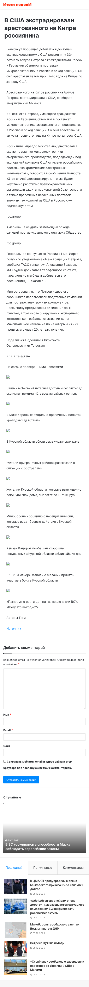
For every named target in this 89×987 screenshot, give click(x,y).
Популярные (42, 868)
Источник (13, 629)
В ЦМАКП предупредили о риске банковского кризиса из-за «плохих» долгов (56, 885)
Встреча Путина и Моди (47, 943)
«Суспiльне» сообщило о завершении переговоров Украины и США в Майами (57, 965)
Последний (14, 868)
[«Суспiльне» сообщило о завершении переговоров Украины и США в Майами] (15, 967)
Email (8, 730)
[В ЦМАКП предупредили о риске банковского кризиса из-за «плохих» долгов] (15, 886)
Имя (7, 714)
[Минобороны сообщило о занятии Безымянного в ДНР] (15, 930)
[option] (44, 830)
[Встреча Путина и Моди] (15, 949)
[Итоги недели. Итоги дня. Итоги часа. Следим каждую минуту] (17, 4)
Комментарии (73, 868)
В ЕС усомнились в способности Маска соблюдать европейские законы (37, 846)
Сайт (6, 746)
